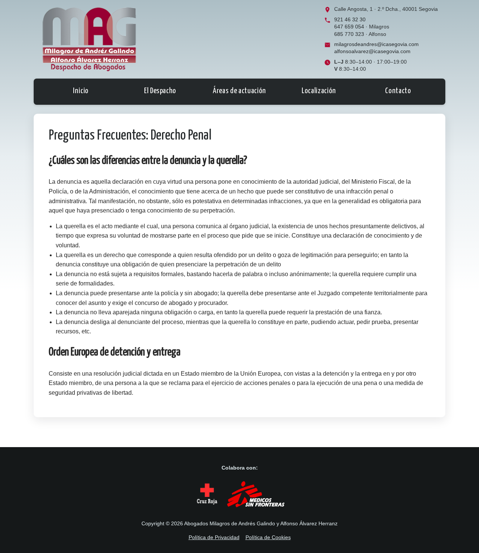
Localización (319, 91)
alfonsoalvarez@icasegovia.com (372, 51)
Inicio (81, 91)
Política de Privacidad (214, 537)
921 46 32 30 (350, 19)
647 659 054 (349, 27)
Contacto (398, 91)
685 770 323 (349, 34)
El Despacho (160, 91)
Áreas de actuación (239, 91)
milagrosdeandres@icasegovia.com (376, 44)
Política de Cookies (268, 537)
